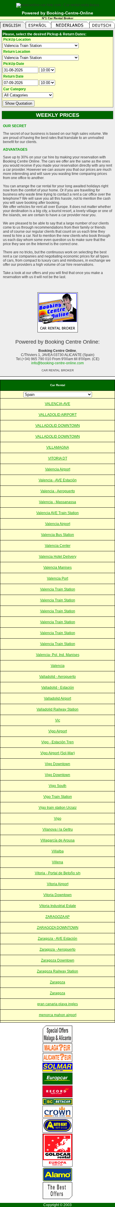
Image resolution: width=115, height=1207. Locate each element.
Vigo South (57, 786)
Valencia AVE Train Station (57, 513)
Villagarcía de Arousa (57, 840)
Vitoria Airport (57, 884)
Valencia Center (57, 546)
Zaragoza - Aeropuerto (57, 949)
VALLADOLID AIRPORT (58, 415)
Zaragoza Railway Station (57, 971)
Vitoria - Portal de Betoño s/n (57, 873)
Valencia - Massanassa (57, 502)
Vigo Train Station (57, 797)
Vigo (57, 818)
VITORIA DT (57, 458)
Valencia (58, 666)
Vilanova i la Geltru (57, 829)
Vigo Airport (57, 731)
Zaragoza (57, 982)
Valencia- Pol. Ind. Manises (57, 655)
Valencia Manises (57, 567)
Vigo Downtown (57, 764)
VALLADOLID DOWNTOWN (57, 426)
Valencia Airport (57, 469)
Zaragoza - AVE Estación (57, 939)
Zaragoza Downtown (57, 960)
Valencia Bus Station (57, 535)
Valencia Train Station (57, 589)
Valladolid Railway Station (57, 709)
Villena (57, 862)
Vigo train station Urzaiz (58, 808)
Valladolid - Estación (57, 688)
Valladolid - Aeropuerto (57, 677)
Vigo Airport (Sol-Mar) (57, 753)
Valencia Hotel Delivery (57, 557)
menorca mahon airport (57, 1015)
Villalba (58, 851)
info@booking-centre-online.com (57, 363)
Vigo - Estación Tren (57, 742)
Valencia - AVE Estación (58, 480)
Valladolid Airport (57, 698)
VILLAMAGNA (57, 447)
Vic (57, 720)
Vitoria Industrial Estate (57, 906)
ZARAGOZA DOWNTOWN (57, 928)
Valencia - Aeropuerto (57, 491)
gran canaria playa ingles (57, 1004)
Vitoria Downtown (57, 895)
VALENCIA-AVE (57, 404)
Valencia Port (57, 578)
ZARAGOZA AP (57, 917)
